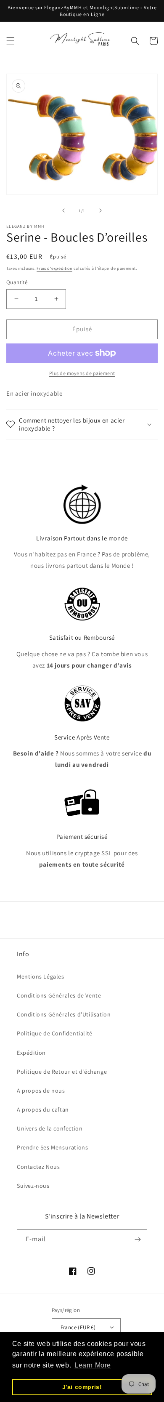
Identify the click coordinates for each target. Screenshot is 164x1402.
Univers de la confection (49, 1128)
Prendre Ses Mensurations (52, 1147)
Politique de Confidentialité (55, 1033)
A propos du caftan (43, 1109)
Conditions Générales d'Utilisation (64, 1014)
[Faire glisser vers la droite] (100, 210)
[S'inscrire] (137, 1239)
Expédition (31, 1052)
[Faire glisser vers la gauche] (63, 210)
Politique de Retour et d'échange (62, 1071)
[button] (10, 41)
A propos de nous (41, 1090)
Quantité (16, 282)
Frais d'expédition (54, 268)
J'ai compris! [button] (82, 1386)
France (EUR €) (78, 1327)
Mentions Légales (40, 976)
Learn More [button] (92, 1365)
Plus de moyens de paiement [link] (82, 373)
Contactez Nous (38, 1167)
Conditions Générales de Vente (59, 995)
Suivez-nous (33, 1185)
